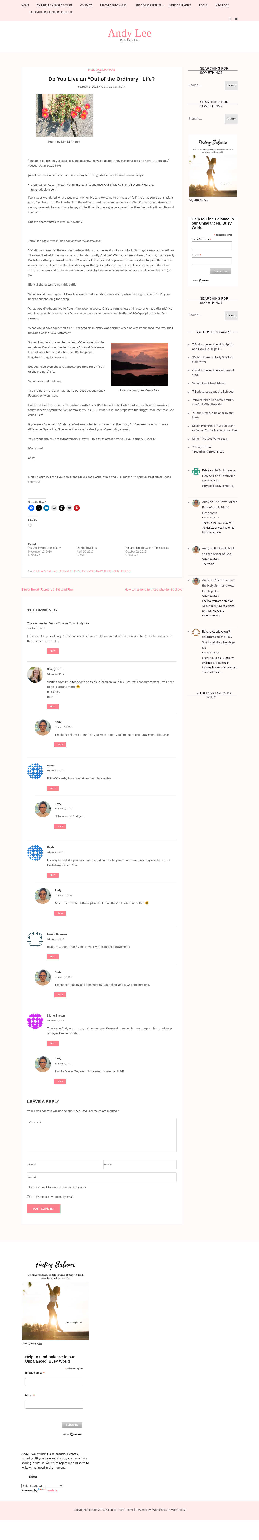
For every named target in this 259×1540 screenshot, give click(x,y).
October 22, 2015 (36, 628)
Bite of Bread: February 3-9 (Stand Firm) (47, 589)
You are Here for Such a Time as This (147, 548)
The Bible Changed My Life (54, 5)
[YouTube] (236, 19)
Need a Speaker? (180, 5)
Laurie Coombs (57, 933)
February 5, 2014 (55, 771)
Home (25, 5)
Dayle (50, 765)
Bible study (95, 70)
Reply (52, 651)
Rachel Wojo (101, 476)
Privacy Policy (176, 1509)
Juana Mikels (79, 476)
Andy (104, 87)
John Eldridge (122, 571)
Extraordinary (92, 571)
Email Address (201, 239)
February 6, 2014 (55, 674)
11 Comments (117, 87)
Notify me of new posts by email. (52, 1196)
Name (196, 255)
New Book (222, 5)
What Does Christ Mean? (209, 383)
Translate (51, 1490)
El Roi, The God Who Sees (209, 438)
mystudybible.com (44, 189)
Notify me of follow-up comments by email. (59, 1187)
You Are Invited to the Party (44, 548)
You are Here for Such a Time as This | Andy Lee (58, 623)
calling (52, 571)
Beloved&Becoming (113, 5)
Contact (86, 5)
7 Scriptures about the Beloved (212, 391)
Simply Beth (55, 669)
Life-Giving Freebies (148, 5)
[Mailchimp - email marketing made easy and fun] (201, 280)
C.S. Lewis (39, 571)
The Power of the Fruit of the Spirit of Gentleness (219, 507)
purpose (109, 70)
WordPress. (159, 1509)
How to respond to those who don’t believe (153, 589)
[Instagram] (230, 19)
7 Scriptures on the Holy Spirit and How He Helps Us (218, 586)
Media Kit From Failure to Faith (51, 12)
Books (203, 5)
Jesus (107, 571)
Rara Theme (126, 1509)
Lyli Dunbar (124, 476)
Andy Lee (129, 33)
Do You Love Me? (87, 548)
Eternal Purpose (69, 571)
